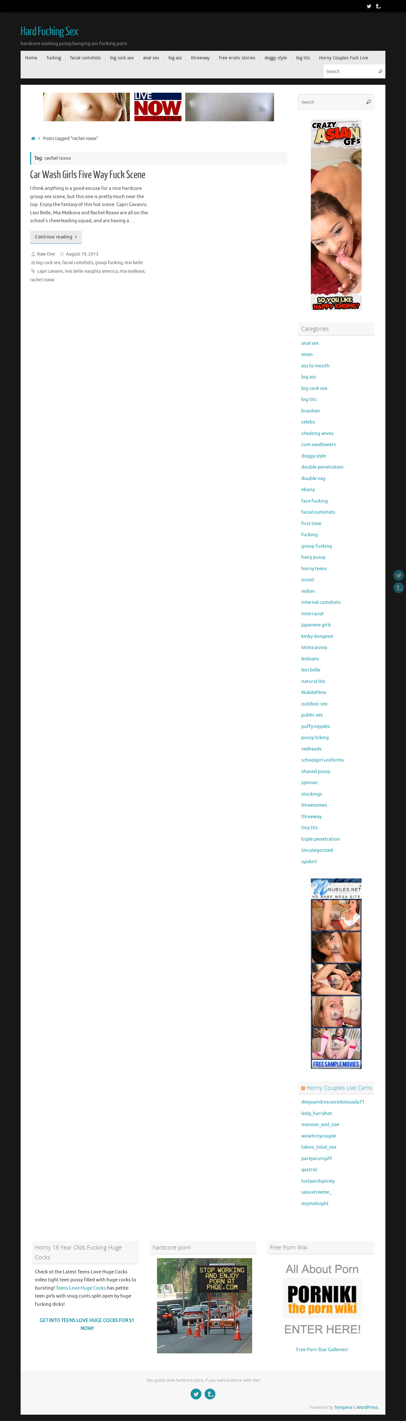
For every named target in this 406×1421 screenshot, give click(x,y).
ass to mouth (315, 366)
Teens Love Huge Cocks (81, 1288)
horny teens (314, 569)
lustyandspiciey (318, 1181)
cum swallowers (318, 445)
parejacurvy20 (316, 1159)
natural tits (313, 681)
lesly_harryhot (316, 1114)
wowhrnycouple (318, 1136)
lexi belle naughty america (91, 271)
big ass (308, 377)
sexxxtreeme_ (316, 1192)
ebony (308, 490)
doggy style (313, 456)
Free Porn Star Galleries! (322, 1350)
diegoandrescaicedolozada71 (332, 1102)
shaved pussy (315, 772)
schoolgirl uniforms (322, 760)
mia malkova (132, 271)
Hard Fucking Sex (49, 31)
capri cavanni (50, 271)
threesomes (314, 805)
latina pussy (314, 647)
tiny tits (309, 828)
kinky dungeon (317, 636)
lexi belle (134, 262)
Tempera (343, 1407)
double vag (313, 479)
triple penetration (320, 839)
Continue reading (53, 237)
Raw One (46, 254)
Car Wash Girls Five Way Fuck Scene (87, 175)
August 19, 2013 (82, 254)
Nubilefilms (313, 693)
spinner (309, 783)
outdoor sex (314, 704)
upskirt (309, 862)
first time (311, 524)
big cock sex (48, 262)
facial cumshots (77, 262)
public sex (312, 715)
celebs (308, 422)
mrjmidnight (315, 1204)
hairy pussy (313, 557)
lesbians (310, 659)
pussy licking (315, 738)
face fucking (314, 501)
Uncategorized (317, 850)
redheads (311, 749)
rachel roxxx (42, 280)
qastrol (309, 1170)
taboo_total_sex (319, 1147)
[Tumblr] (377, 6)
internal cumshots (321, 602)
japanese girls (316, 625)
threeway (311, 817)
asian (307, 354)
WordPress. (368, 1407)
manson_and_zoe (320, 1125)
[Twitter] (368, 6)
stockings (311, 794)
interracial (312, 614)
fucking (309, 535)
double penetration (322, 467)
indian (308, 591)
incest (307, 580)
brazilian (310, 411)
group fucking (109, 262)
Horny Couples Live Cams (339, 1087)
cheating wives (317, 433)
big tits (309, 400)
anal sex (310, 343)
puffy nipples (315, 727)
